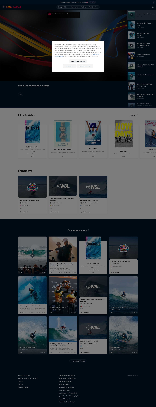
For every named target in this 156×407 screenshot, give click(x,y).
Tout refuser (69, 66)
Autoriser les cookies (85, 66)
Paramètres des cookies (78, 61)
